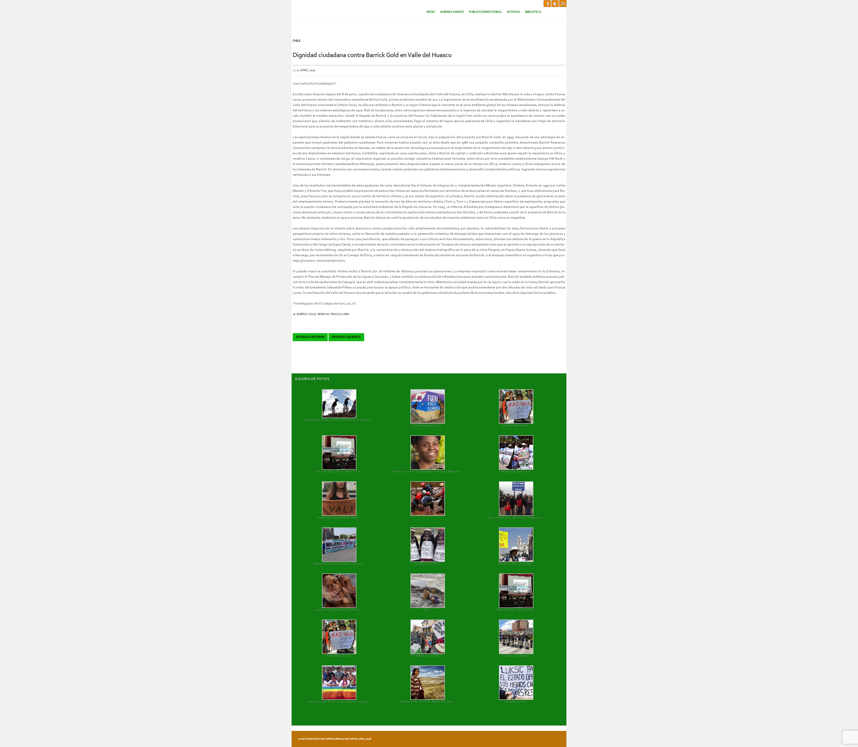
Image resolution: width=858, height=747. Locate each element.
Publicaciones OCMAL (485, 12)
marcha (323, 314)
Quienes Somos (452, 12)
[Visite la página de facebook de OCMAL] (547, 3)
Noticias (513, 12)
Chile (296, 40)
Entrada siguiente (346, 337)
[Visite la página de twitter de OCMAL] (555, 3)
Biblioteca (533, 12)
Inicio (431, 12)
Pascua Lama (340, 314)
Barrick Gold (306, 314)
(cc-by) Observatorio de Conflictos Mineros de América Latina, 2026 (334, 739)
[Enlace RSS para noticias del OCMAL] (562, 3)
